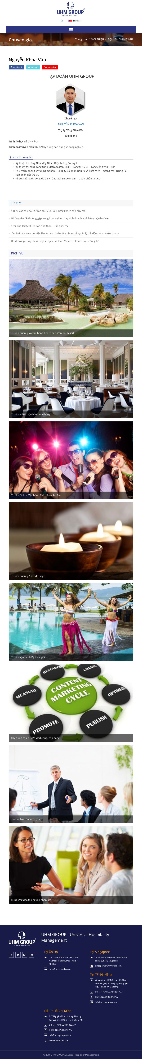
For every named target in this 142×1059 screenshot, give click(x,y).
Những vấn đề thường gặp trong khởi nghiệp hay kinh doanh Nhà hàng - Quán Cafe (60, 218)
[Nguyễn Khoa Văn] (71, 99)
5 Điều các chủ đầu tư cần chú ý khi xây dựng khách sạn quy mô (48, 211)
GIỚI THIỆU (97, 39)
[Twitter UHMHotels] (17, 955)
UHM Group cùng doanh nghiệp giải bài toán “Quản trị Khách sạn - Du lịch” (55, 241)
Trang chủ (81, 39)
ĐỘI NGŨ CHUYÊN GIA (120, 39)
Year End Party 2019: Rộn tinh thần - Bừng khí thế (40, 226)
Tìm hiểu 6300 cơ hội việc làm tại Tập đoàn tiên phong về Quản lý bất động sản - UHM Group (65, 233)
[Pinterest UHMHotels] (31, 955)
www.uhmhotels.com (59, 1040)
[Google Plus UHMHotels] (24, 955)
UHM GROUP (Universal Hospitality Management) (75, 1054)
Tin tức (16, 203)
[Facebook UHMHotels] (11, 955)
